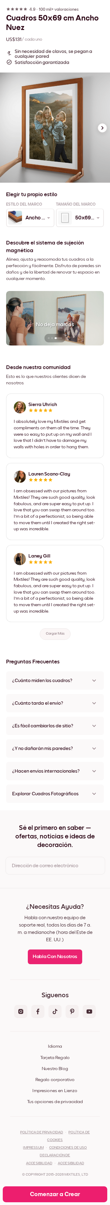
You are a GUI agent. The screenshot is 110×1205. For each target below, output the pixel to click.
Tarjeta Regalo (55, 1057)
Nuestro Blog (55, 1068)
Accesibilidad (71, 1163)
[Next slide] (102, 127)
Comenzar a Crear (55, 1194)
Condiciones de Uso (68, 1148)
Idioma (55, 1046)
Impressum (33, 1148)
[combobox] (29, 218)
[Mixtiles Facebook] (38, 1012)
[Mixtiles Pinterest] (72, 1012)
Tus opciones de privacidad (55, 1101)
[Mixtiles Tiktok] (55, 1012)
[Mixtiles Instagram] (21, 1012)
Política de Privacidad (41, 1132)
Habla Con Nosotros (55, 956)
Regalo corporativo (55, 1079)
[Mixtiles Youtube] (89, 1012)
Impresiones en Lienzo (54, 1090)
